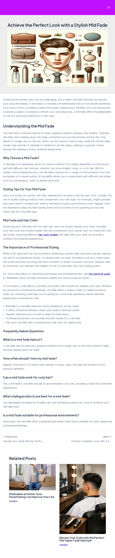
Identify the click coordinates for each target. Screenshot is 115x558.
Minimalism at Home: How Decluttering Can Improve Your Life (31, 495)
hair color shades (48, 234)
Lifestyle (13, 501)
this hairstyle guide (99, 273)
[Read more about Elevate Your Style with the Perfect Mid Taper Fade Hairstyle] (82, 498)
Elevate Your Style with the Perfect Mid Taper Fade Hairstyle (81, 539)
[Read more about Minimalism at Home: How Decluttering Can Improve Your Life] (32, 476)
